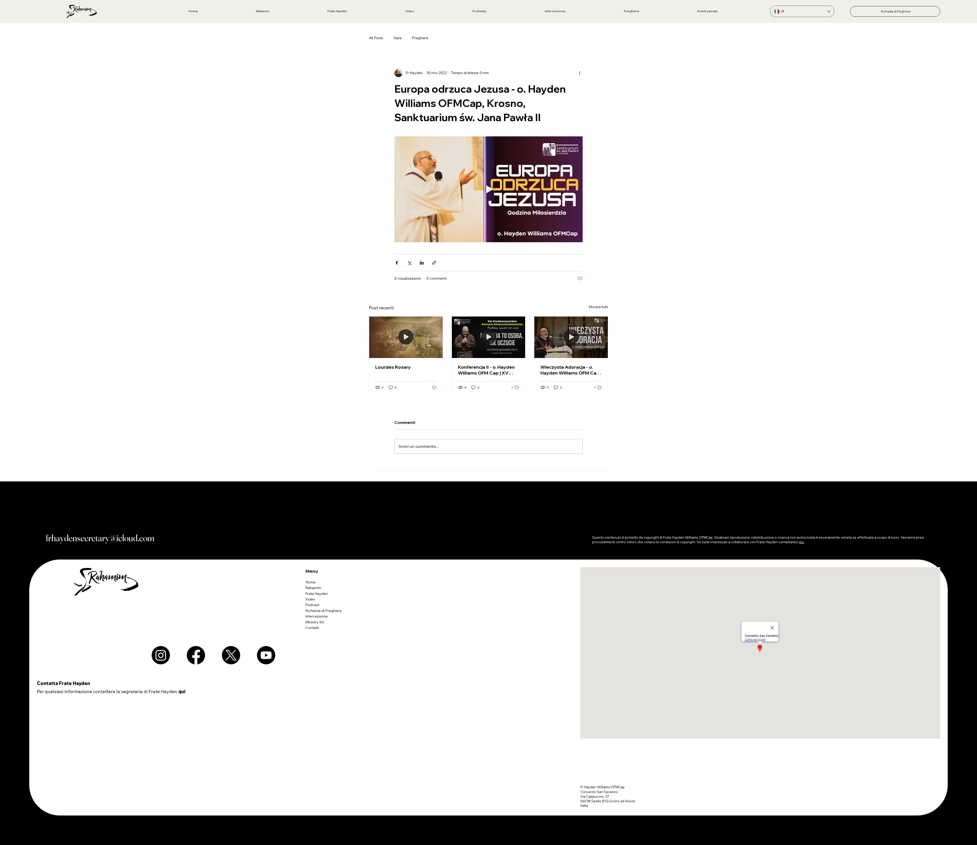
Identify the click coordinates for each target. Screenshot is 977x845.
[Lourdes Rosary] (406, 337)
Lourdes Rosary (393, 367)
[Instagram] (161, 655)
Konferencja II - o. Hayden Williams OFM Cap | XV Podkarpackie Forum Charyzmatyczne (486, 370)
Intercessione (316, 616)
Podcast (312, 605)
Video (310, 599)
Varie (397, 38)
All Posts (376, 38)
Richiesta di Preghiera (323, 610)
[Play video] (488, 189)
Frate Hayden (316, 593)
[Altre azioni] (580, 73)
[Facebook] (196, 655)
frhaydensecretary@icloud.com (100, 537)
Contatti (312, 627)
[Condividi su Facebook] (396, 262)
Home (310, 582)
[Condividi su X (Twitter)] (409, 262)
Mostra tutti (598, 307)
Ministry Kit (314, 622)
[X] (231, 655)
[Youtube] (266, 655)
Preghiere (420, 38)
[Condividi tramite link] (434, 262)
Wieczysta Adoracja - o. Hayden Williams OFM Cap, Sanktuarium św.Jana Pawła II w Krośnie (570, 370)
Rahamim (313, 587)
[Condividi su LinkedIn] (421, 262)
